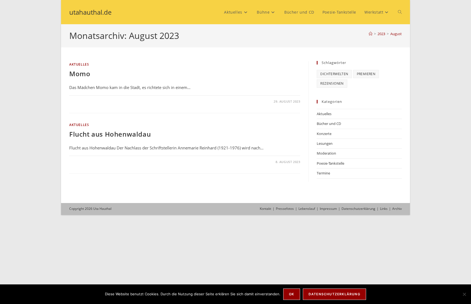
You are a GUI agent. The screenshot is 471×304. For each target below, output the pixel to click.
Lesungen (325, 143)
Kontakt (265, 208)
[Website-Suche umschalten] (400, 12)
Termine (323, 173)
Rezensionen (331, 83)
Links (384, 208)
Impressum (328, 208)
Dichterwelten (334, 74)
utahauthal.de (90, 12)
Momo (79, 73)
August (396, 33)
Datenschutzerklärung (358, 208)
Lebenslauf (306, 208)
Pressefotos (285, 208)
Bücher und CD (329, 123)
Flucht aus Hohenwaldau (110, 134)
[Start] (370, 33)
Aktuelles (79, 64)
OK (291, 294)
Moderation (326, 153)
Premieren (366, 74)
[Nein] (464, 294)
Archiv (397, 208)
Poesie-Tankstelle (330, 163)
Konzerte (324, 133)
